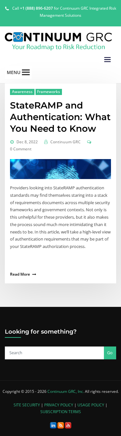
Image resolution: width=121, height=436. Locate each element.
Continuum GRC (65, 142)
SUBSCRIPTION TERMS (60, 411)
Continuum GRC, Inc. (65, 391)
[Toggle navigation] (107, 59)
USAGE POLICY (90, 405)
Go (110, 352)
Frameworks (48, 91)
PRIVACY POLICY (58, 405)
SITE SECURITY (27, 405)
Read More (20, 274)
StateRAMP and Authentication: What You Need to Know (60, 117)
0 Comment (21, 149)
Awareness (22, 91)
